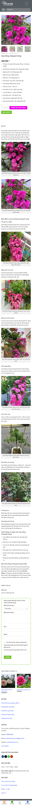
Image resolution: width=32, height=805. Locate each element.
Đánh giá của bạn (9, 605)
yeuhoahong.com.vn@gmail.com (14, 738)
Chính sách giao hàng (7, 714)
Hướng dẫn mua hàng (7, 707)
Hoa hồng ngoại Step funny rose (6, 690)
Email (6, 634)
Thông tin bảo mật (6, 718)
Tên (5, 626)
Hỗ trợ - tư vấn (5, 789)
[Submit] (29, 9)
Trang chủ (4, 53)
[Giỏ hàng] (30, 4)
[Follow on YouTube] (11, 756)
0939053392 (9, 734)
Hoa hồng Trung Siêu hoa (23, 689)
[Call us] (8, 756)
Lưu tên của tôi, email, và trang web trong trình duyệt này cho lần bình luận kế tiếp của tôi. (16, 645)
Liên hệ (3, 793)
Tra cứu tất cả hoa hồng (8, 781)
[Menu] (26, 3)
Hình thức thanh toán (7, 710)
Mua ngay (6, 112)
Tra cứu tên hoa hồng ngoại (9, 785)
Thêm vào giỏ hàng (18, 107)
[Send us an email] (5, 756)
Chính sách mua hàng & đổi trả (10, 703)
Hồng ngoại (13, 53)
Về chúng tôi (5, 746)
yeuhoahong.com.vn (12, 742)
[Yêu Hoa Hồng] (9, 4)
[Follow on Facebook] (2, 756)
